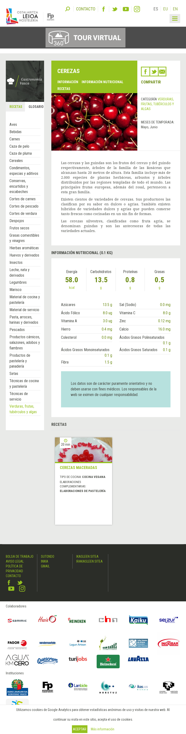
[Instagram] (137, 9)
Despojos (16, 220)
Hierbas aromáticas (24, 248)
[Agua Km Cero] (17, 660)
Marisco (15, 289)
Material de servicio (24, 309)
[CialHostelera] (108, 620)
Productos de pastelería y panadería (19, 361)
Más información (102, 729)
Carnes (14, 139)
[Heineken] (77, 620)
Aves (13, 124)
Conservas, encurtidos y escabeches (18, 186)
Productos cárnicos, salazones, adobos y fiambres (24, 342)
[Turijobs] (77, 659)
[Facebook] (104, 9)
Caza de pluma (20, 153)
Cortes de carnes (22, 199)
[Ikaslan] (138, 687)
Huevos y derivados (24, 255)
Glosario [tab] (36, 107)
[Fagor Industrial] (17, 643)
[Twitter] (115, 9)
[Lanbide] (77, 687)
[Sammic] (17, 620)
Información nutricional (102, 82)
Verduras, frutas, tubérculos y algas (157, 104)
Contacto (13, 576)
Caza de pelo (19, 146)
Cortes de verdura (23, 213)
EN (175, 8)
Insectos (16, 262)
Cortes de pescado (24, 206)
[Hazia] (47, 620)
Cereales (16, 160)
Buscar (67, 8)
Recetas (63, 89)
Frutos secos (19, 228)
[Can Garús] (108, 643)
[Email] (162, 71)
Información (67, 82)
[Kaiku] (138, 620)
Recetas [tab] (15, 107)
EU (165, 8)
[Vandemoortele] (47, 643)
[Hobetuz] (108, 687)
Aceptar (79, 729)
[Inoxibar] (168, 643)
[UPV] (168, 687)
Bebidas (15, 131)
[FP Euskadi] (47, 687)
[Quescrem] (47, 661)
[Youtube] (126, 9)
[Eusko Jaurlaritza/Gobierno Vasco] (17, 687)
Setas (13, 373)
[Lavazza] (138, 658)
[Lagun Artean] (77, 643)
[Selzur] (168, 620)
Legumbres (18, 282)
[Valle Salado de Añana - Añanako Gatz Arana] (138, 643)
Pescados (17, 329)
